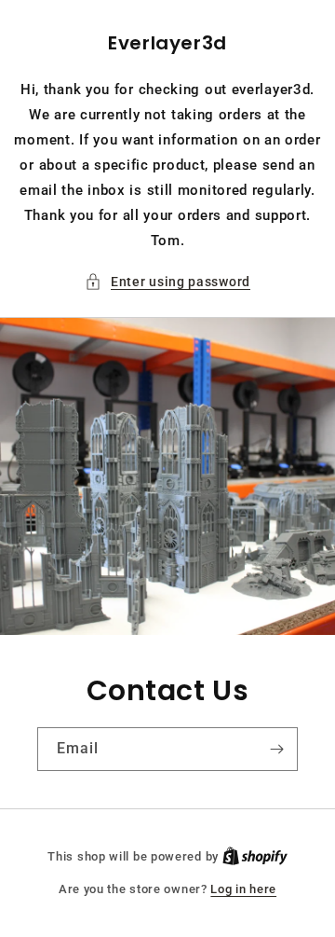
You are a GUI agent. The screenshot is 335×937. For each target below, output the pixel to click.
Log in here (243, 889)
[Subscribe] (276, 749)
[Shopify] (255, 856)
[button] (167, 282)
